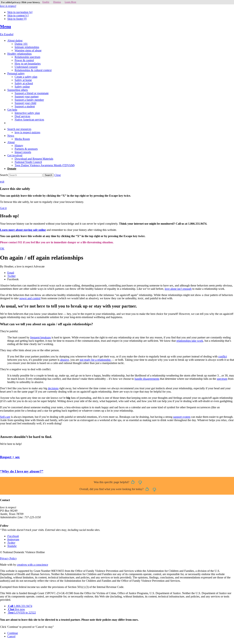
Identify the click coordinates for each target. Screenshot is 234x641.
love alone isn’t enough (178, 288)
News (10, 135)
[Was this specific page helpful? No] (140, 482)
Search (4, 175)
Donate (11, 168)
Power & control (24, 60)
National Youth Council (28, 162)
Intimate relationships (27, 47)
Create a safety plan (26, 76)
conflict (222, 356)
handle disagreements (147, 378)
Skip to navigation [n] (19, 12)
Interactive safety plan (27, 113)
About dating (14, 40)
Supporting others (17, 89)
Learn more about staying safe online (23, 229)
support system (181, 416)
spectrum (222, 378)
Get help (12, 109)
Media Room (22, 138)
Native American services (29, 119)
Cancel (11, 636)
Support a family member (29, 99)
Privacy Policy (8, 558)
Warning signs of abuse (28, 50)
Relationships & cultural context (33, 70)
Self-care (5, 416)
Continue (12, 633)
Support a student (25, 106)
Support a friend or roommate (32, 93)
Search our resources (19, 129)
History (19, 145)
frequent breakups (40, 337)
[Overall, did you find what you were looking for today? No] (154, 489)
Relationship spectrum (27, 57)
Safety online (22, 86)
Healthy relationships (19, 53)
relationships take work (189, 340)
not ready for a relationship (95, 359)
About (11, 142)
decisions (53, 388)
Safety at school (24, 83)
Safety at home (23, 80)
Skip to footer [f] (17, 18)
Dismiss (57, 2)
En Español (6, 34)
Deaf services (22, 116)
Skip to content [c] (18, 15)
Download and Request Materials (34, 158)
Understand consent (26, 66)
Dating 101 (21, 43)
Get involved (14, 155)
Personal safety (16, 73)
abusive (64, 359)
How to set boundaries (28, 63)
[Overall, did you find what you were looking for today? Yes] (147, 489)
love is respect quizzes (27, 132)
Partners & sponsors (26, 148)
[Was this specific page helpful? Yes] (133, 482)
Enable (45, 2)
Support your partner (27, 96)
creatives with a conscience (32, 564)
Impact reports (23, 152)
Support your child (25, 103)
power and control (29, 298)
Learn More (70, 2)
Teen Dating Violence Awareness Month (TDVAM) (45, 165)
